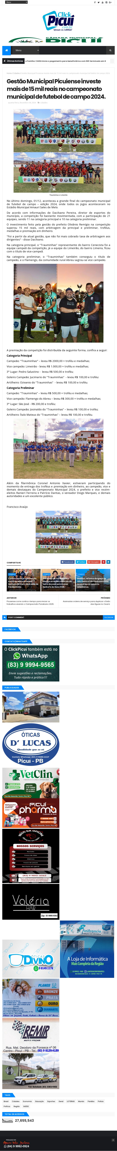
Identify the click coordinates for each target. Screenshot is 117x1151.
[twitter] (98, 2)
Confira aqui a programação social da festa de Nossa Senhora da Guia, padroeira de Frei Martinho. (23, 582)
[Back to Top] (113, 1140)
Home (9, 73)
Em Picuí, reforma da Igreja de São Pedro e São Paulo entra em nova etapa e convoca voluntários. (92, 582)
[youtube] (102, 2)
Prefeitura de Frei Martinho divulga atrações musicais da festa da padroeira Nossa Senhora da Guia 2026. (57, 582)
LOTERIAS (71, 1101)
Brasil (6, 1101)
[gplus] (110, 2)
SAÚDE (26, 1106)
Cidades (16, 73)
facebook (108, 617)
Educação (39, 1101)
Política (7, 1106)
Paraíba (91, 1101)
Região (17, 1106)
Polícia (100, 1101)
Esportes (51, 1101)
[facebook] (94, 2)
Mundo (81, 1101)
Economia (95, 61)
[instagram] (106, 2)
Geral (61, 1101)
